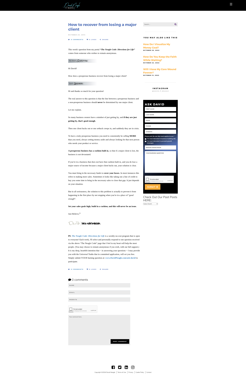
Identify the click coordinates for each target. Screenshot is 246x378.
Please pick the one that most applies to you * (159, 136)
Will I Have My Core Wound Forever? (159, 71)
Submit (151, 187)
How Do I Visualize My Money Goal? (156, 46)
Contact (148, 372)
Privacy (130, 372)
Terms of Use (122, 372)
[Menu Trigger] (231, 4)
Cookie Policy (140, 372)
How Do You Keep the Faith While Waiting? (160, 58)
